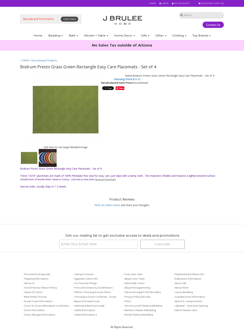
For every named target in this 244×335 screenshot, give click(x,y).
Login (165, 3)
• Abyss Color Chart (134, 278)
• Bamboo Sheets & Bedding (139, 310)
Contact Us (213, 25)
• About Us (28, 283)
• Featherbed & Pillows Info (188, 274)
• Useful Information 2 (85, 314)
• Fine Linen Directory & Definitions (93, 287)
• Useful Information (84, 310)
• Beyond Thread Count (86, 301)
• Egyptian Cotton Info (85, 278)
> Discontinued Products (43, 60)
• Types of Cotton (33, 292)
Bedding (54, 35)
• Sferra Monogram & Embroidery (142, 292)
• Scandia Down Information (189, 296)
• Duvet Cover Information (38, 301)
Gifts (144, 35)
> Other (24, 60)
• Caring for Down (83, 274)
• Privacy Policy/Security (137, 296)
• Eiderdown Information (187, 278)
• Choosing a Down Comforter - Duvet (94, 296)
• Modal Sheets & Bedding (138, 314)
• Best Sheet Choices (35, 296)
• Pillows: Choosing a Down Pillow (92, 292)
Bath (72, 35)
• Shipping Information (35, 278)
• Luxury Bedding (183, 292)
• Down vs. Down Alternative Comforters (46, 305)
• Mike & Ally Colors (133, 283)
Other (159, 35)
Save (121, 88)
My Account (182, 3)
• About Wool (180, 287)
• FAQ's (127, 301)
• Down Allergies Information (39, 314)
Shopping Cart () (212, 3)
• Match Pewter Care (185, 310)
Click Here (69, 19)
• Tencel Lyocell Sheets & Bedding (142, 305)
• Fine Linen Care (132, 274)
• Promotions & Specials (36, 274)
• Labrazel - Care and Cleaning (190, 305)
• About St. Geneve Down (187, 301)
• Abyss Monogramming (136, 287)
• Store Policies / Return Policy (40, 287)
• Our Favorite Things (85, 283)
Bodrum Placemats (105, 179)
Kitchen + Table (95, 35)
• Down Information (34, 310)
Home (152, 3)
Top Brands (200, 35)
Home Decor (123, 35)
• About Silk (179, 283)
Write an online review (107, 205)
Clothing (178, 35)
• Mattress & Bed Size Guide (88, 305)
